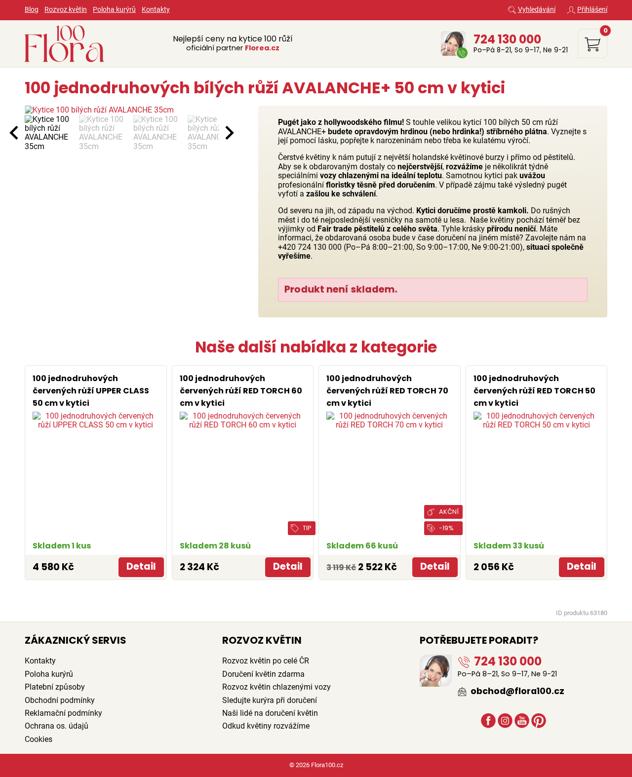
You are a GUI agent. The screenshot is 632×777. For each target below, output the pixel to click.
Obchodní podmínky (60, 700)
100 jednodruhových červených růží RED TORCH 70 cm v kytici (387, 391)
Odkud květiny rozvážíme (266, 726)
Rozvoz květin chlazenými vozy (276, 687)
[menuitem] (49, 133)
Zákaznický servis (75, 640)
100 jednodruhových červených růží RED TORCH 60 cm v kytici (241, 391)
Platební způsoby (55, 687)
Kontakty (156, 9)
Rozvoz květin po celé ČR (265, 660)
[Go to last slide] (15, 133)
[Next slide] (228, 133)
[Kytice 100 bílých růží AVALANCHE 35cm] (122, 110)
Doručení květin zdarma (263, 674)
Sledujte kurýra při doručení (269, 700)
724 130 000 (507, 39)
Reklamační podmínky (63, 713)
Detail (141, 566)
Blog (32, 9)
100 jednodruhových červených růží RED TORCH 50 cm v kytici (534, 391)
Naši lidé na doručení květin (270, 713)
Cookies (38, 739)
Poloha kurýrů (114, 9)
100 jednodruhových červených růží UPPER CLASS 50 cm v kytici (91, 391)
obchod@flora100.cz (516, 691)
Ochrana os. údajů (56, 726)
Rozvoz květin (65, 9)
